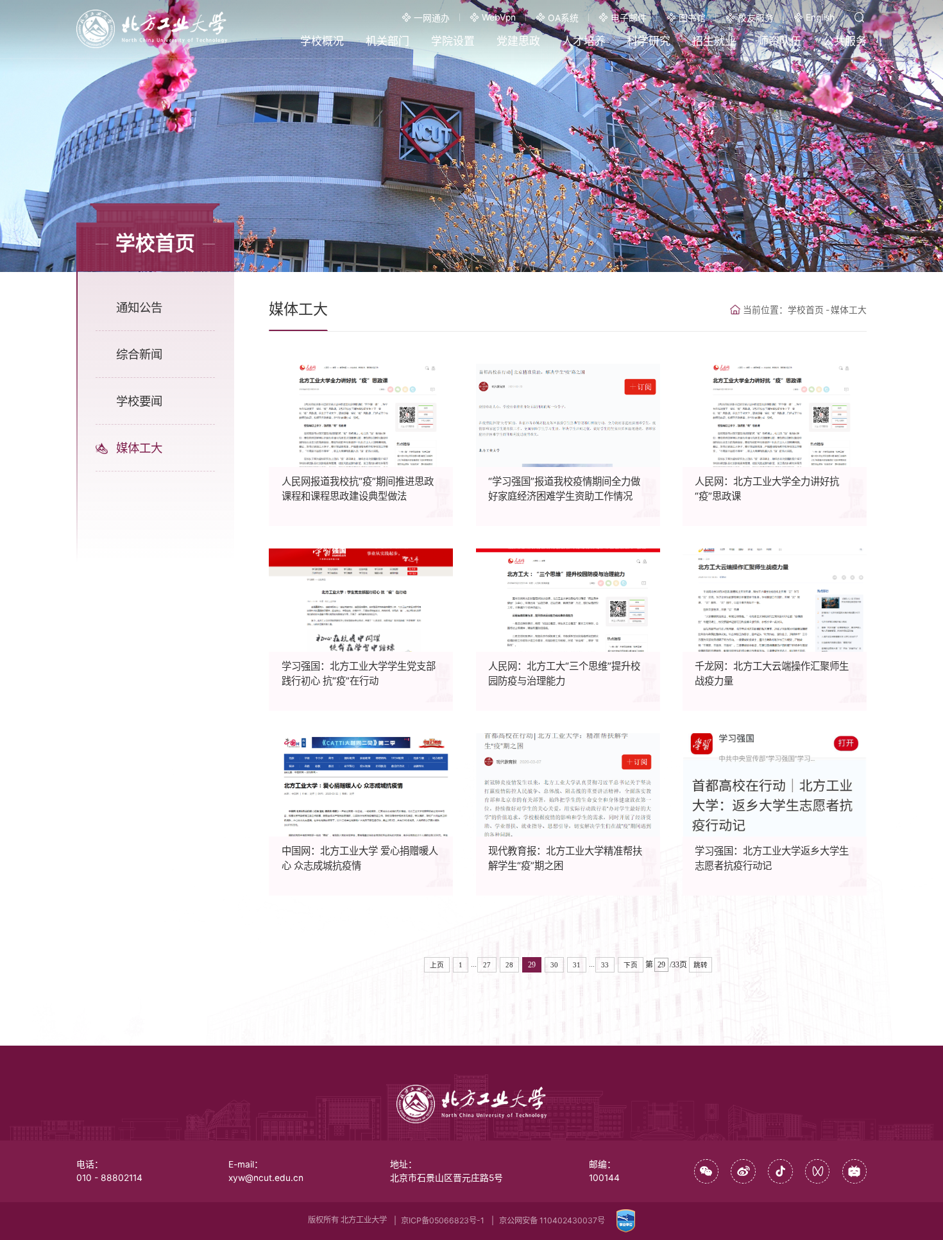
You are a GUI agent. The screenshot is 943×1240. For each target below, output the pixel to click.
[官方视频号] (817, 1171)
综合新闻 (139, 354)
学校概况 (322, 41)
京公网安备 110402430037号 (552, 1220)
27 (487, 965)
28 (509, 965)
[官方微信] (706, 1171)
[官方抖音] (780, 1171)
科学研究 (648, 41)
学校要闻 (139, 401)
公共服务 (845, 41)
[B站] (854, 1171)
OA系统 (563, 18)
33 (605, 965)
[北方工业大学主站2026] (151, 28)
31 (577, 965)
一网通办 (432, 18)
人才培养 (584, 41)
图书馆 (692, 18)
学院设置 (453, 41)
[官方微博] (743, 1171)
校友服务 (756, 18)
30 (554, 965)
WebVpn (499, 17)
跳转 (700, 965)
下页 (631, 965)
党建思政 (518, 41)
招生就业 (714, 41)
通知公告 (139, 307)
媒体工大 (139, 448)
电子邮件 (629, 18)
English (820, 17)
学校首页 (806, 310)
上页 (437, 965)
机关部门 (387, 41)
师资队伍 (779, 41)
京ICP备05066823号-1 (442, 1220)
